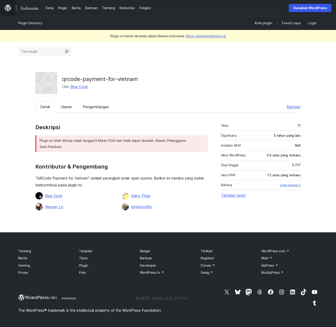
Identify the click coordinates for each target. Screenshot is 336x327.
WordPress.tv (152, 272)
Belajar (145, 251)
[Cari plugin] (66, 51)
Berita (22, 258)
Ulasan (66, 107)
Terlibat (206, 251)
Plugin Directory (30, 23)
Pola (82, 272)
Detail (45, 107)
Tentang (24, 251)
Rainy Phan (140, 195)
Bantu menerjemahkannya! (206, 36)
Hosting (24, 265)
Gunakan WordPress (310, 8)
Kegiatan (207, 258)
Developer (148, 265)
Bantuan (294, 107)
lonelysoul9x (141, 206)
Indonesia (69, 298)
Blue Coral (79, 86)
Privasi (23, 272)
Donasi (208, 265)
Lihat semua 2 (290, 185)
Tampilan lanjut (233, 195)
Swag (207, 272)
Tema (83, 258)
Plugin (83, 265)
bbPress (269, 265)
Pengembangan (96, 107)
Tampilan (86, 251)
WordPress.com (275, 251)
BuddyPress (272, 272)
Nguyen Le (54, 206)
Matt (266, 258)
